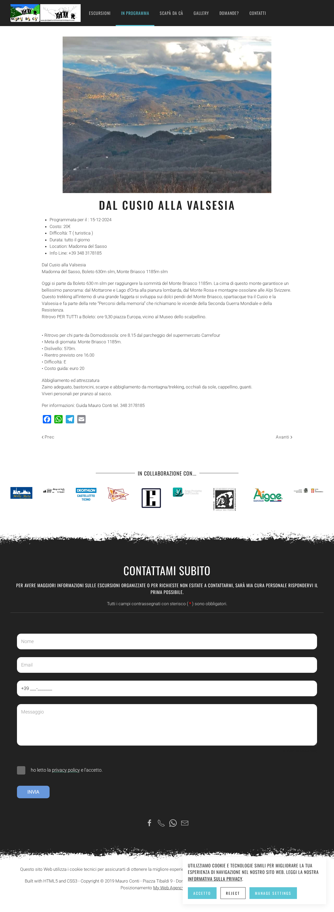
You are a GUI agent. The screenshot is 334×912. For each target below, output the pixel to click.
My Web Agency (168, 887)
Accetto (202, 893)
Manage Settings (273, 893)
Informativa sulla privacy (215, 878)
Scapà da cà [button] (171, 13)
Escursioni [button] (100, 13)
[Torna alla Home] (45, 13)
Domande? (229, 13)
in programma (135, 13)
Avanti (282, 437)
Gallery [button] (201, 13)
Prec (50, 437)
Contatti (257, 13)
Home (73, 13)
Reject (233, 893)
